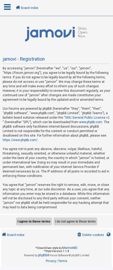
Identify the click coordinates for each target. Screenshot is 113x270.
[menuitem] (90, 235)
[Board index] (56, 34)
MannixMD (70, 248)
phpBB (42, 255)
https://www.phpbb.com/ (20, 140)
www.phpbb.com (90, 122)
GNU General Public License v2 (87, 117)
